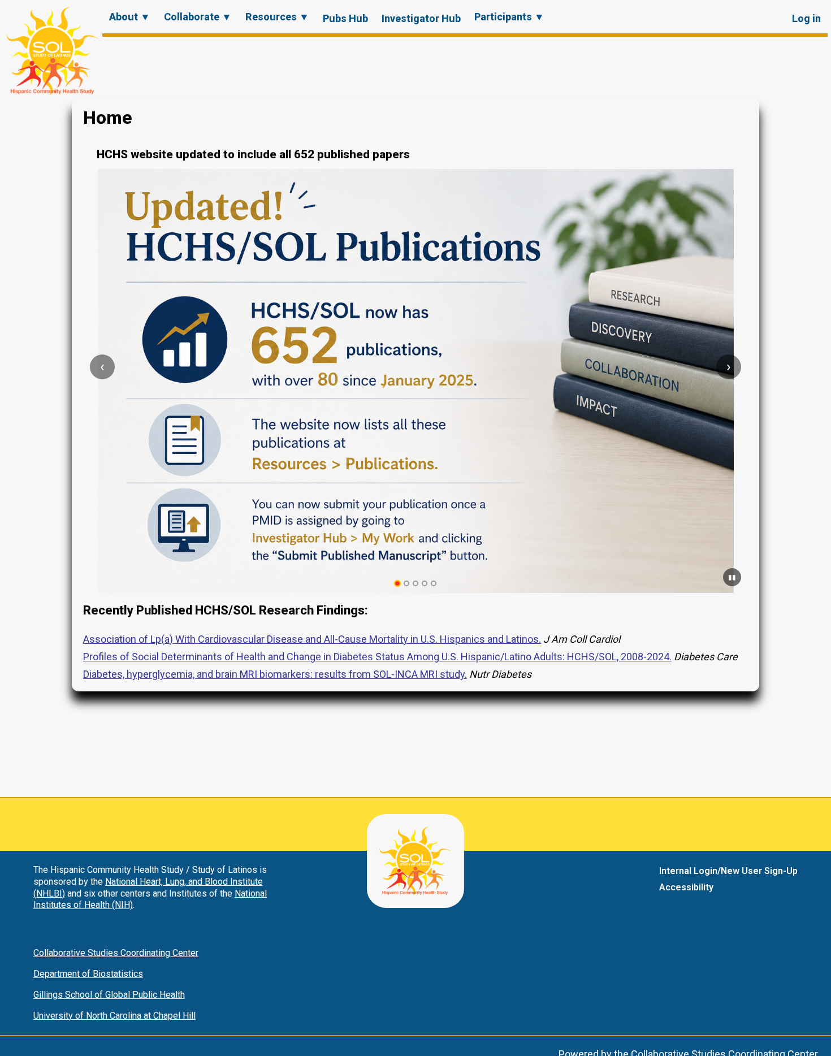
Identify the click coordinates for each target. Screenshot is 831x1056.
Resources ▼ (277, 17)
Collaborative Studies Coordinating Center (115, 952)
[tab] (397, 583)
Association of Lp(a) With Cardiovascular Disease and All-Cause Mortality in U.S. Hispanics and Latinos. (312, 639)
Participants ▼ (509, 17)
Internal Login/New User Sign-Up (728, 870)
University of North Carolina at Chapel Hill (114, 1015)
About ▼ (129, 17)
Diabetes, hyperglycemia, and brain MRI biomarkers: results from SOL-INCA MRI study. (275, 674)
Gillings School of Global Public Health (109, 994)
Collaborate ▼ (198, 17)
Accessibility (686, 887)
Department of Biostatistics (88, 973)
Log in (806, 18)
